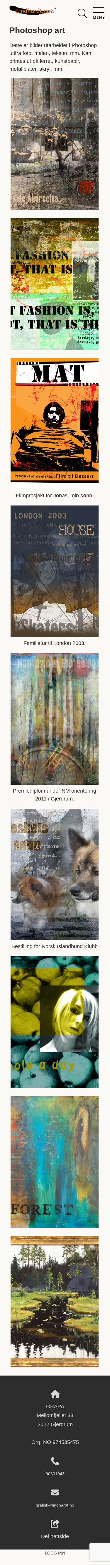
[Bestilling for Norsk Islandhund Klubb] (55, 938)
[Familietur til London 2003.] (55, 635)
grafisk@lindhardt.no (55, 1505)
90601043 (55, 1473)
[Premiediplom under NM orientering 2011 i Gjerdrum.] (55, 783)
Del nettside (55, 1536)
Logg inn (55, 1553)
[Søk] (82, 12)
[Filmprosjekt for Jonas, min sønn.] (55, 488)
